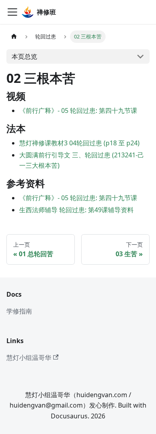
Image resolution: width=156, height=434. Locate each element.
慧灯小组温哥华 (28, 357)
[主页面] (14, 36)
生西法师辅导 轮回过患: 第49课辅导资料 (76, 209)
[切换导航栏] (12, 12)
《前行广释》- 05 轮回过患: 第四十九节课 (78, 110)
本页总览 (24, 56)
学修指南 (19, 311)
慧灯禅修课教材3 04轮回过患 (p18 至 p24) (79, 143)
